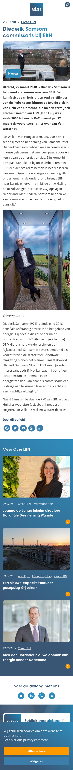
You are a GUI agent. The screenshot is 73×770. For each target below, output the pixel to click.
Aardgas (24, 576)
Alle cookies (36, 751)
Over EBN (28, 22)
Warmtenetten (43, 503)
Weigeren (36, 761)
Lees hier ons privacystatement (26, 740)
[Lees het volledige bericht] (36, 478)
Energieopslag (42, 576)
